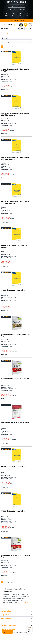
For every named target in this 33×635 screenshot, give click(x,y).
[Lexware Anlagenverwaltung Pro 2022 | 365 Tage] (16, 544)
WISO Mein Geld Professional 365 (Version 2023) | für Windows (15, 202)
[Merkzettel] (22, 28)
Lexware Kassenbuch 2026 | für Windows (15, 423)
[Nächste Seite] (5, 46)
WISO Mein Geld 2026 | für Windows (13, 290)
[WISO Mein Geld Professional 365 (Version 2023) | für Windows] (16, 190)
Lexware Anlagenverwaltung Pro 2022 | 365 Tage (15, 556)
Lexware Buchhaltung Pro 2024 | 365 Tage (15, 378)
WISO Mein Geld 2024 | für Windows (13, 467)
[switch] (29, 631)
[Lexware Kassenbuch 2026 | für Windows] (16, 411)
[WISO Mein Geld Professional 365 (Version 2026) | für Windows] (16, 102)
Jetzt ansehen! (16, 6)
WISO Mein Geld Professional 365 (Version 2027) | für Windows (15, 70)
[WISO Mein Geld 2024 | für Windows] (16, 455)
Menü (6, 28)
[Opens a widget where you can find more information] (7, 632)
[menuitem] (4, 28)
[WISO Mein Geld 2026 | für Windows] (16, 279)
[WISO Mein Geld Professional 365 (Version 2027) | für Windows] (16, 58)
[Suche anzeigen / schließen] (18, 28)
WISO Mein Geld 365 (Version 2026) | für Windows (14, 247)
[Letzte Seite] (8, 46)
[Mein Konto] (26, 28)
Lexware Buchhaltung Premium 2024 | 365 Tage (15, 335)
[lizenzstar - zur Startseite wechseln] (8, 24)
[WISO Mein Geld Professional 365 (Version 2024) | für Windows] (16, 146)
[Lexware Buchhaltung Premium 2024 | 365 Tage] (16, 323)
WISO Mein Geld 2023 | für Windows (13, 511)
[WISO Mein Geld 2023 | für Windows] (16, 500)
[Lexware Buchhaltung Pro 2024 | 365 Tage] (16, 367)
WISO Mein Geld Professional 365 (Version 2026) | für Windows (15, 114)
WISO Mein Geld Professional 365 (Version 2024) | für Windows (15, 158)
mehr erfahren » (23, 602)
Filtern (6, 38)
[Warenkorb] (30, 28)
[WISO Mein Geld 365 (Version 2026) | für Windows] (16, 235)
